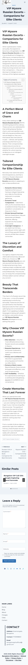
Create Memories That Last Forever (15, 101)
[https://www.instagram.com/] (11, 568)
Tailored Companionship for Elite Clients (16, 90)
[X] (8, 568)
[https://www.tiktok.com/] (23, 568)
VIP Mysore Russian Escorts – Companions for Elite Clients (12, 83)
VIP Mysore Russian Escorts (11, 439)
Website (6, 549)
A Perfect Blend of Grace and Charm (15, 86)
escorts (7, 380)
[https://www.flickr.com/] (17, 568)
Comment (7, 511)
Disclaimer (9, 660)
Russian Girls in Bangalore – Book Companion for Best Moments (7, 452)
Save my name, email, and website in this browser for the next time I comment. (14, 555)
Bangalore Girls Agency (10, 656)
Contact (4, 620)
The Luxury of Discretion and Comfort (16, 93)
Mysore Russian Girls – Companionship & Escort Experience (20, 452)
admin (5, 23)
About (4, 612)
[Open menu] (24, 2)
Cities (4, 617)
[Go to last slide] (4, 480)
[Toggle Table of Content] (22, 80)
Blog (14, 5)
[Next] (23, 480)
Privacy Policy (16, 658)
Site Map (18, 660)
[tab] (10, 488)
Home (4, 607)
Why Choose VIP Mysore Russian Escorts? (18, 98)
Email (5, 541)
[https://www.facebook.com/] (5, 568)
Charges (5, 615)
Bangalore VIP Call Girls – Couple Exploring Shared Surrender (13, 478)
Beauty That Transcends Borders (16, 96)
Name (5, 534)
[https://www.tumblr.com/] (20, 568)
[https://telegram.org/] (14, 568)
